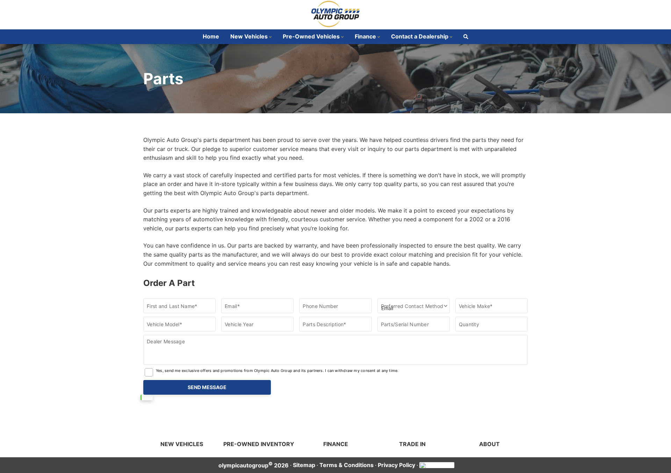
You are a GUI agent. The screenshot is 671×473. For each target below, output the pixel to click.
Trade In (412, 443)
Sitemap (304, 464)
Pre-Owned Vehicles (311, 36)
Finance (365, 36)
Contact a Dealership (419, 36)
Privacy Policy (396, 464)
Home (211, 36)
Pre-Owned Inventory (258, 443)
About (489, 443)
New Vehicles (249, 36)
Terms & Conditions (346, 464)
